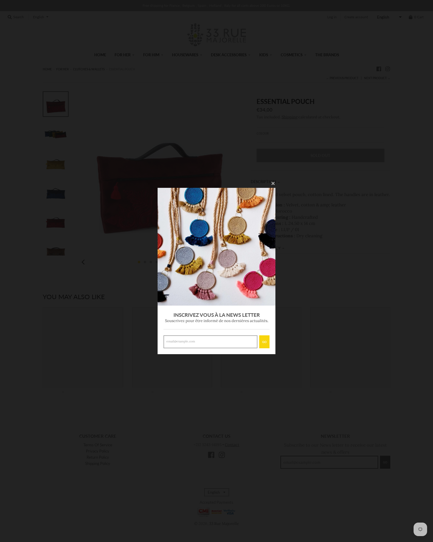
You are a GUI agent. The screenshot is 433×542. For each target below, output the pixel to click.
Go (264, 342)
